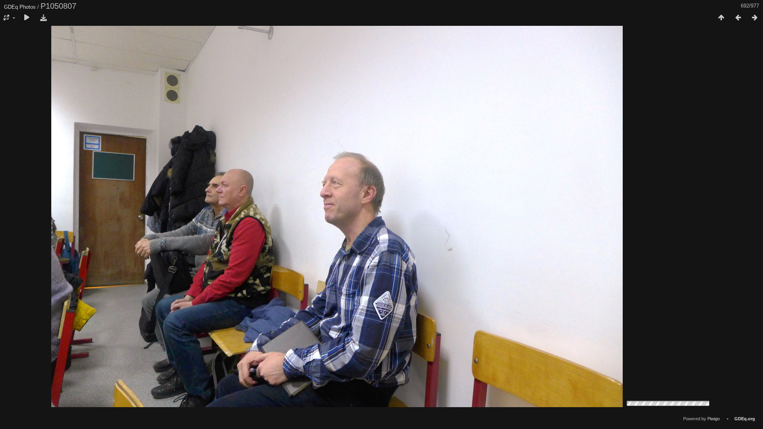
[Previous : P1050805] (738, 18)
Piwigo (713, 418)
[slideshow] (26, 18)
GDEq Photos (20, 7)
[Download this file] (43, 18)
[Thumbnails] (721, 18)
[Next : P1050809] (754, 18)
